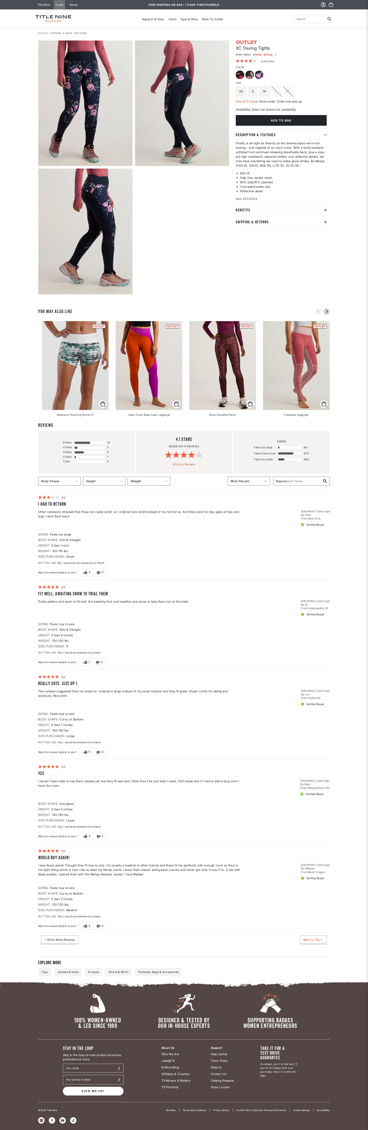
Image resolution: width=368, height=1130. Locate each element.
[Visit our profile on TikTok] (73, 1120)
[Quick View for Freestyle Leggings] (324, 404)
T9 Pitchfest (169, 1087)
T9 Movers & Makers (175, 1080)
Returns (216, 1067)
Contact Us (218, 1074)
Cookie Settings (301, 1110)
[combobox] (309, 19)
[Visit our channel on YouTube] (62, 1120)
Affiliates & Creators (175, 1074)
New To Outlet (212, 19)
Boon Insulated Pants (222, 414)
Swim (173, 19)
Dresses (93, 972)
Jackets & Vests (68, 972)
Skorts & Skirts (119, 972)
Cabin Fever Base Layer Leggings (149, 414)
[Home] (53, 19)
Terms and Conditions (194, 1110)
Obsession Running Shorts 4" (75, 414)
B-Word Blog (170, 1067)
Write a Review (184, 464)
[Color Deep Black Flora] (250, 75)
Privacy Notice (221, 1110)
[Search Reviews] (324, 481)
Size (238, 82)
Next (41, 294)
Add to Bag (281, 120)
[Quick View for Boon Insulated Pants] (250, 404)
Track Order (219, 1060)
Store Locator (220, 1087)
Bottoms (81, 33)
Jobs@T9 (168, 1060)
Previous (318, 311)
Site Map (171, 1110)
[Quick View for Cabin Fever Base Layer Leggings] (176, 404)
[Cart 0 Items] (331, 4)
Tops (44, 972)
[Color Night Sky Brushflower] (259, 75)
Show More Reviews (61, 939)
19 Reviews (267, 61)
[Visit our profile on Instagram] (41, 1120)
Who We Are (170, 1054)
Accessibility (323, 1110)
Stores (73, 4)
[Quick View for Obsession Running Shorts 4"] (102, 404)
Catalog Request (222, 1080)
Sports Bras (189, 19)
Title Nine (44, 4)
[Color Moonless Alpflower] (240, 75)
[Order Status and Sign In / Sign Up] (323, 4)
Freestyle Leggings (296, 414)
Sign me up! (93, 1091)
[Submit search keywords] (329, 19)
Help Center (219, 1054)
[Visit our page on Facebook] (52, 1120)
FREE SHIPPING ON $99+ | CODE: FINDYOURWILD (183, 4)
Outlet (59, 4)
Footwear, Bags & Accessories (158, 972)
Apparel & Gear (153, 19)
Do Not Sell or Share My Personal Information (261, 1110)
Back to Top (311, 939)
